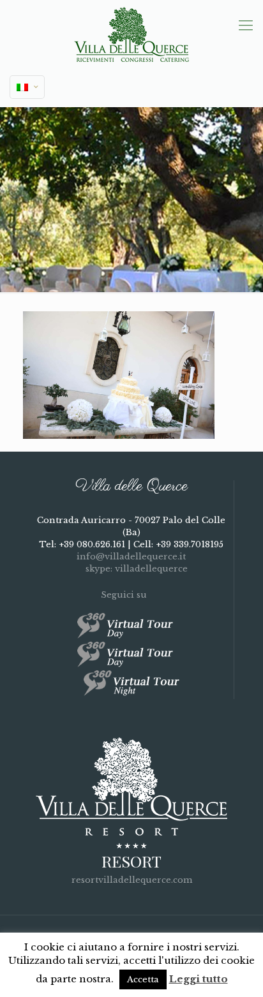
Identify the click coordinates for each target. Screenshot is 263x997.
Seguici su (125, 594)
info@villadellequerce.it (131, 556)
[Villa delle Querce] (131, 34)
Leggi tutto (198, 979)
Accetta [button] (143, 979)
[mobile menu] (246, 25)
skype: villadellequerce (135, 568)
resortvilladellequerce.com (131, 880)
